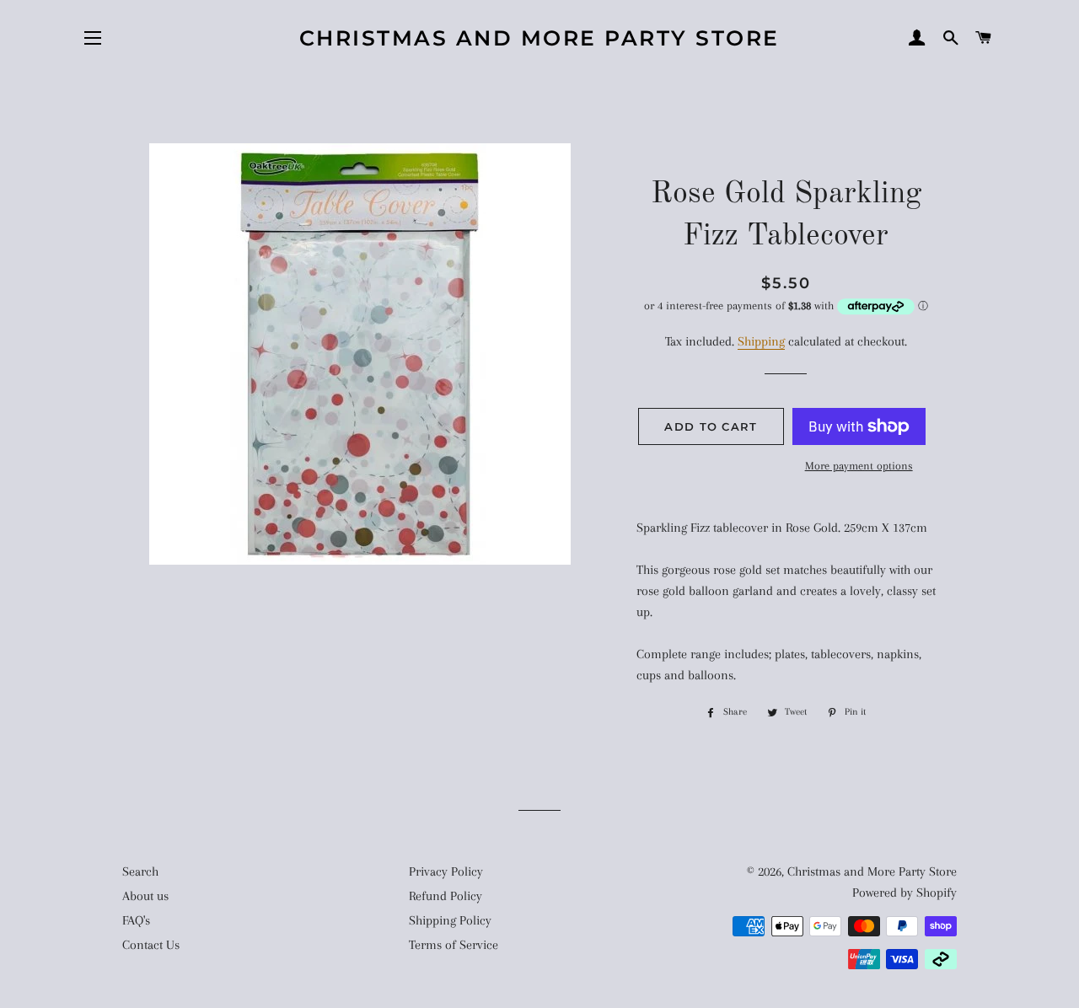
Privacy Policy (446, 871)
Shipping (761, 341)
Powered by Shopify (904, 892)
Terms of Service (453, 944)
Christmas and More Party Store (539, 38)
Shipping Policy (450, 920)
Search (140, 871)
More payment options (859, 465)
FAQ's (136, 920)
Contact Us (151, 944)
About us (145, 895)
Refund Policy (445, 895)
